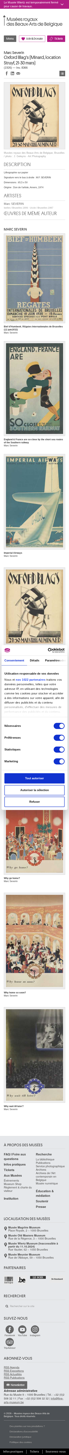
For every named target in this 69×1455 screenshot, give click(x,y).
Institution (11, 1198)
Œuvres (62, 73)
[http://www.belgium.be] (22, 1280)
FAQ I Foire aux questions (15, 1156)
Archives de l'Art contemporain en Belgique (46, 1176)
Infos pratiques (15, 1164)
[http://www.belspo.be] (9, 1280)
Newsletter (18, 1385)
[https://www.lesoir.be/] (38, 1277)
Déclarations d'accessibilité (24, 1431)
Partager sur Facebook (7, 73)
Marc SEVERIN (28, 205)
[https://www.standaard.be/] (57, 1279)
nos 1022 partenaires (30, 679)
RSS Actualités (13, 1374)
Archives (41, 1169)
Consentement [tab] (14, 660)
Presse (41, 1206)
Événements (11, 1180)
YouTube (22, 1335)
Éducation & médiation (45, 1193)
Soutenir (42, 1201)
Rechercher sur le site (7, 1306)
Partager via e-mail (18, 73)
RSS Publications (14, 1377)
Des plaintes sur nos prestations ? (27, 1426)
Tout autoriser (34, 778)
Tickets (58, 38)
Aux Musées (13, 1175)
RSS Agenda (11, 1367)
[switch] (59, 738)
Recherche (44, 1154)
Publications (43, 1162)
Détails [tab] (34, 660)
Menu (10, 38)
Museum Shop (12, 1184)
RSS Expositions (14, 1370)
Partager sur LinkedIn (12, 73)
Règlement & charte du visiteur (18, 1189)
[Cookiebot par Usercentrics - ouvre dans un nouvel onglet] (49, 650)
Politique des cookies (21, 1442)
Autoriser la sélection (34, 790)
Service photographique (50, 1166)
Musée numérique (47, 1183)
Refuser (34, 801)
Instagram (35, 1335)
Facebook (10, 1335)
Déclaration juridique (20, 1436)
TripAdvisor (10, 1347)
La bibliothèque (45, 1159)
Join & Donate (34, 38)
